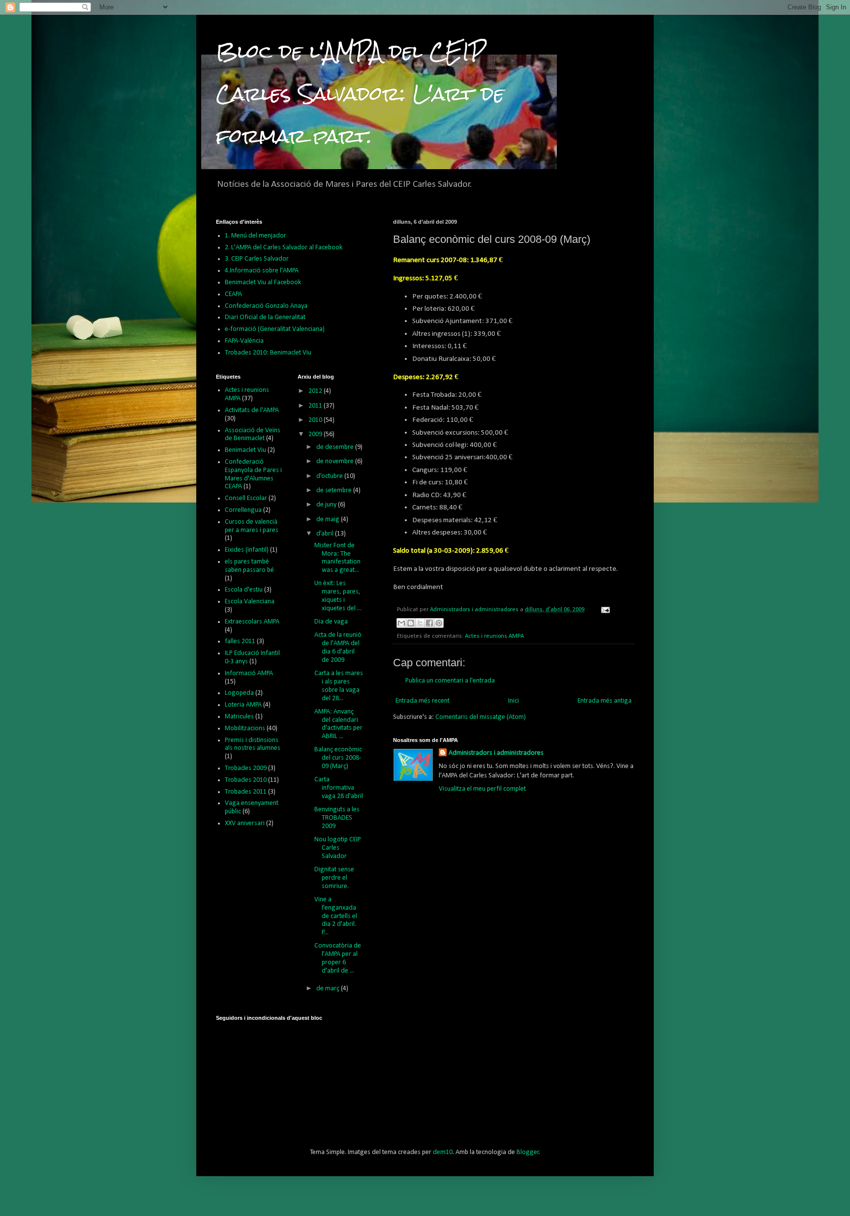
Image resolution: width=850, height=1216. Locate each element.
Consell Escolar (246, 498)
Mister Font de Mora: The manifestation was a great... (337, 558)
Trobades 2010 (246, 780)
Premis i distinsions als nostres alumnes (252, 744)
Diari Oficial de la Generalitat (265, 317)
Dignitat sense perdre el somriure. (334, 878)
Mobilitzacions (245, 728)
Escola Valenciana (249, 601)
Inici (513, 701)
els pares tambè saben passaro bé (249, 566)
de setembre (334, 490)
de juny (327, 504)
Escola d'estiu (244, 589)
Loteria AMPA (243, 705)
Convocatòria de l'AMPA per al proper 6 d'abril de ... (337, 958)
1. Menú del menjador (255, 235)
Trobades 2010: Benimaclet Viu (268, 352)
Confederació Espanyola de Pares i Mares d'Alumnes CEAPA (253, 474)
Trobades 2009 (246, 768)
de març (328, 988)
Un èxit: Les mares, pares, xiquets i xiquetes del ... (338, 596)
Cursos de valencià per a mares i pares (251, 526)
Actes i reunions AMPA (494, 636)
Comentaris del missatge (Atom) (480, 717)
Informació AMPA (249, 673)
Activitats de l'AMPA (252, 410)
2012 (316, 391)
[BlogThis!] (411, 623)
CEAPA (233, 294)
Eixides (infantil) (247, 550)
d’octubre (330, 476)
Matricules (239, 716)
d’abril (325, 533)
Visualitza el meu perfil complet (482, 789)
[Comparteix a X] (420, 623)
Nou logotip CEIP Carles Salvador (337, 848)
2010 (316, 420)
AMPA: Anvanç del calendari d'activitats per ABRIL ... (338, 724)
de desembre (335, 447)
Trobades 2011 (246, 792)
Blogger (527, 1152)
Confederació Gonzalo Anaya (266, 306)
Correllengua (243, 510)
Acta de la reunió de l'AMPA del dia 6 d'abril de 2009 (338, 647)
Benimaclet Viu (245, 450)
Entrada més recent (422, 701)
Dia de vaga (331, 621)
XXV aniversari (245, 823)
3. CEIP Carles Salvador (257, 259)
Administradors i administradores (496, 753)
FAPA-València (244, 341)
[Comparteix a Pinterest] (439, 623)
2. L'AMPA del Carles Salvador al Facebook (283, 247)
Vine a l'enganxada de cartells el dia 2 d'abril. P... (335, 916)
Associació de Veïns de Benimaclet (252, 435)
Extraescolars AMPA (252, 621)
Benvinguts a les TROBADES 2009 (337, 818)
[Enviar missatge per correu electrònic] (604, 610)
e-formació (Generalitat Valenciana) (275, 329)
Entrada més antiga (604, 701)
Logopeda (239, 693)
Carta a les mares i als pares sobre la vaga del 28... (338, 686)
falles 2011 (240, 641)
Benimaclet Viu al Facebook (263, 282)
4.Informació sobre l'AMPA (262, 270)
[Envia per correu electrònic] (401, 623)
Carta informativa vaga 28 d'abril (338, 788)
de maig (328, 519)
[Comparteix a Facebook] (429, 623)
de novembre (335, 461)
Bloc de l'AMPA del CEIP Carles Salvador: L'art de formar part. (360, 93)
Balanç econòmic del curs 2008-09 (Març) (338, 758)
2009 (316, 434)
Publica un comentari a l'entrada (450, 680)
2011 (316, 406)
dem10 (443, 1152)
